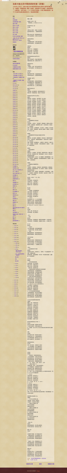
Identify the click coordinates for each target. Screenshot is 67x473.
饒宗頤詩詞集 (15, 220)
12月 (16, 243)
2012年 (14, 115)
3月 (16, 273)
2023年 (14, 135)
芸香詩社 (14, 42)
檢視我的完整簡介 (16, 58)
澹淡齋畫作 (15, 212)
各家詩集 (14, 168)
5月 (16, 269)
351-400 (14, 140)
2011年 (14, 113)
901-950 (14, 162)
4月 (16, 271)
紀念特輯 (14, 184)
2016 (15, 282)
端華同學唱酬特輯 (16, 63)
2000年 (14, 92)
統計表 (14, 193)
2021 (15, 235)
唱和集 (14, 186)
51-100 (14, 148)
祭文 (14, 187)
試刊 (14, 204)
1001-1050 (15, 85)
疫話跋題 (14, 182)
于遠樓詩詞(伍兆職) (17, 67)
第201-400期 (15, 32)
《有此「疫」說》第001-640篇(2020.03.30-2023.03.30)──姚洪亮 (18, 39)
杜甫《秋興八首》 (16, 173)
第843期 (16, 257)
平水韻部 (14, 166)
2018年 (31, 459)
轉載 (14, 218)
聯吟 (14, 217)
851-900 (14, 160)
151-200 (14, 88)
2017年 (14, 124)
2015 (15, 284)
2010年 (14, 112)
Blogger (38, 470)
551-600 (14, 149)
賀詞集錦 (14, 198)
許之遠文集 (15, 65)
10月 (16, 247)
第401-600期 (15, 30)
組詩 (14, 189)
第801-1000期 (15, 27)
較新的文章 (29, 464)
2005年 (14, 101)
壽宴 (14, 205)
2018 (15, 241)
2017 (15, 280)
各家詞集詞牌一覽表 (17, 21)
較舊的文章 (51, 464)
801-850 (35, 459)
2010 (15, 294)
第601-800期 (15, 29)
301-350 (14, 139)
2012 (15, 290)
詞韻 (14, 196)
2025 (15, 227)
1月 (16, 277)
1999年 (14, 90)
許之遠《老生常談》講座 (18, 36)
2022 (15, 233)
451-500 (14, 144)
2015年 (14, 121)
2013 (15, 288)
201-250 (14, 110)
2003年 (14, 97)
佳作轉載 (14, 175)
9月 (16, 249)
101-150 (14, 86)
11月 (16, 245)
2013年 (14, 117)
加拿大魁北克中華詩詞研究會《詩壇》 (29, 4)
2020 (15, 237)
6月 (16, 267)
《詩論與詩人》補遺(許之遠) (18, 77)
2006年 (14, 103)
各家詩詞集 (15, 20)
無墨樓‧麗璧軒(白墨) (17, 68)
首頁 (40, 464)
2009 (15, 295)
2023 (15, 231)
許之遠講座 (15, 191)
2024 (15, 229)
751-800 (14, 157)
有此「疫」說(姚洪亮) (17, 169)
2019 (15, 239)
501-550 (14, 146)
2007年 (14, 104)
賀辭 (14, 200)
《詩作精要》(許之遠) (17, 75)
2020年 (14, 130)
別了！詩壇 (15, 171)
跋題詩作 (14, 202)
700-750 (14, 155)
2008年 (14, 106)
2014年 (14, 119)
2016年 (14, 122)
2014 (15, 286)
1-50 (14, 83)
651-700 (14, 153)
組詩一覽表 (15, 23)
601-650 (14, 151)
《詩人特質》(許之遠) (17, 73)
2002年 (14, 95)
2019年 (14, 128)
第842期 (16, 261)
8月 (16, 263)
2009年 (14, 108)
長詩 (14, 180)
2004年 (14, 99)
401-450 (14, 142)
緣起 (14, 210)
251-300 (14, 137)
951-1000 (15, 164)
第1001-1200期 (16, 25)
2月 (16, 275)
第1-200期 (15, 34)
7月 (16, 265)
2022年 (14, 133)
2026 (15, 225)
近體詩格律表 (15, 178)
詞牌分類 (14, 195)
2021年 (14, 131)
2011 (15, 292)
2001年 (14, 94)
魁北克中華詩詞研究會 (18, 51)
